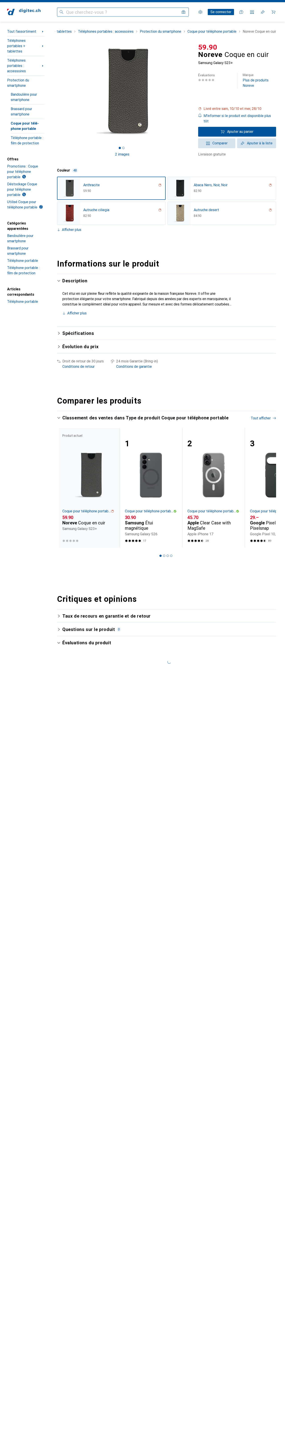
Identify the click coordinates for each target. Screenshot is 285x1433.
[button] (237, 108)
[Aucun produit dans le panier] (273, 12)
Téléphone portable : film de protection (27, 140)
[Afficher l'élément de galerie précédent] (56, 91)
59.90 (207, 47)
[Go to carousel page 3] (168, 556)
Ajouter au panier (240, 131)
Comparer (220, 143)
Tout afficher (261, 418)
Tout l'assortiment (21, 31)
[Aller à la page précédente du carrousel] (65, 487)
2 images (122, 154)
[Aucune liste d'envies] (262, 12)
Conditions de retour (78, 366)
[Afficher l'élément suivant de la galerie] (188, 91)
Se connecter (220, 12)
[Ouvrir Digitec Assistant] (241, 12)
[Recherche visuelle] (183, 12)
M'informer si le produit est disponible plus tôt (237, 118)
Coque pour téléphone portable (25, 126)
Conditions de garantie (134, 366)
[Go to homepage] (24, 12)
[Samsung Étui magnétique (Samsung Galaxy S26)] (151, 488)
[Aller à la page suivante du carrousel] (268, 487)
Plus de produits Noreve (256, 80)
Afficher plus (71, 230)
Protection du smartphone (18, 83)
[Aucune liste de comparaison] (252, 12)
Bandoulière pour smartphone (24, 97)
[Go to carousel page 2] (164, 556)
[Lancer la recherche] (61, 12)
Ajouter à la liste (260, 143)
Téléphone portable (22, 261)
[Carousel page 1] (120, 148)
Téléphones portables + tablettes (16, 45)
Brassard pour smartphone (21, 111)
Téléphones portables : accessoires (16, 65)
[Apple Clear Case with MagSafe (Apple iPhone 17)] (213, 488)
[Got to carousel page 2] (123, 148)
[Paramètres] (200, 12)
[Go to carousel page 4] (171, 556)
